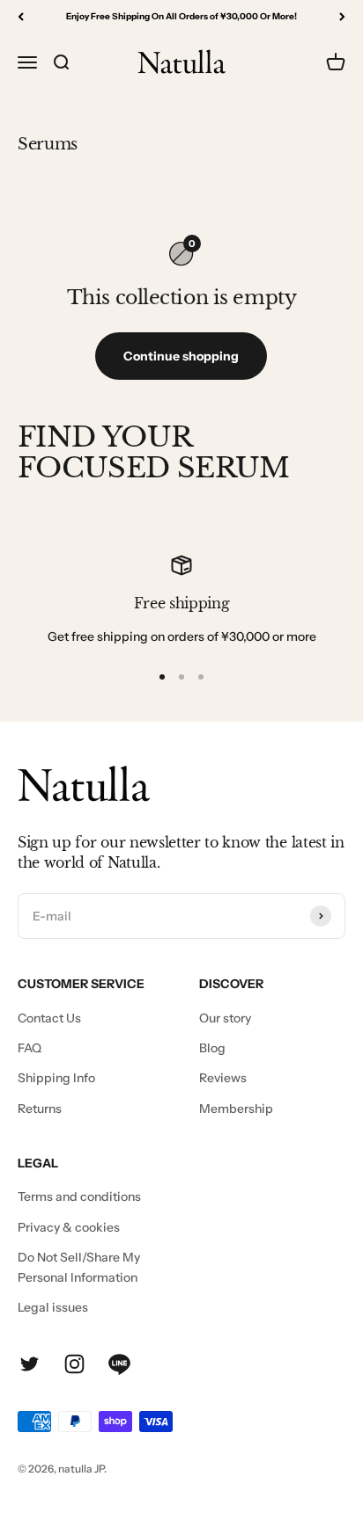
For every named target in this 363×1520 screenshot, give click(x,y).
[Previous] (21, 16)
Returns (40, 1108)
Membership (236, 1108)
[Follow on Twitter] (29, 1364)
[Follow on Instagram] (74, 1364)
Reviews (223, 1078)
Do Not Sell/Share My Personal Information (79, 1266)
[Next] (342, 16)
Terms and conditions (79, 1196)
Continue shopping (181, 356)
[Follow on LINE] (119, 1364)
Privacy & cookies (69, 1227)
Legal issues (53, 1307)
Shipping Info (56, 1078)
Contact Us (49, 1018)
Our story (225, 1018)
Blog (212, 1048)
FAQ (29, 1048)
